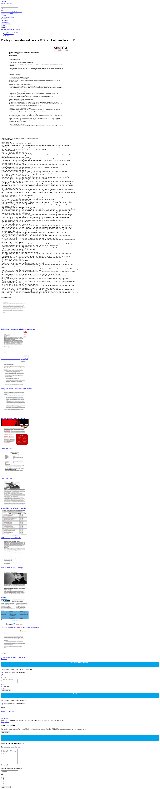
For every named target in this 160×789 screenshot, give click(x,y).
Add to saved (16, 29)
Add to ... (3, 27)
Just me (5, 688)
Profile (3, 25)
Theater (6, 35)
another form (17, 747)
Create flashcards (17, 12)
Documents (4, 711)
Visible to (3, 684)
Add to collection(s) (7, 29)
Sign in (3, 672)
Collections (10, 17)
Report (3, 718)
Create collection (5, 690)
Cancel (3, 787)
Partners (7, 718)
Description (7, 678)
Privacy (3, 722)
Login (2, 10)
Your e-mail (4, 765)
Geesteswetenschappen (11, 32)
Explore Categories (6, 3)
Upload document (6, 12)
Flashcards (4, 17)
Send (8, 787)
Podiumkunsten (9, 34)
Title (2, 674)
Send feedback (5, 732)
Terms (7, 722)
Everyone (6, 686)
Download (4, 659)
